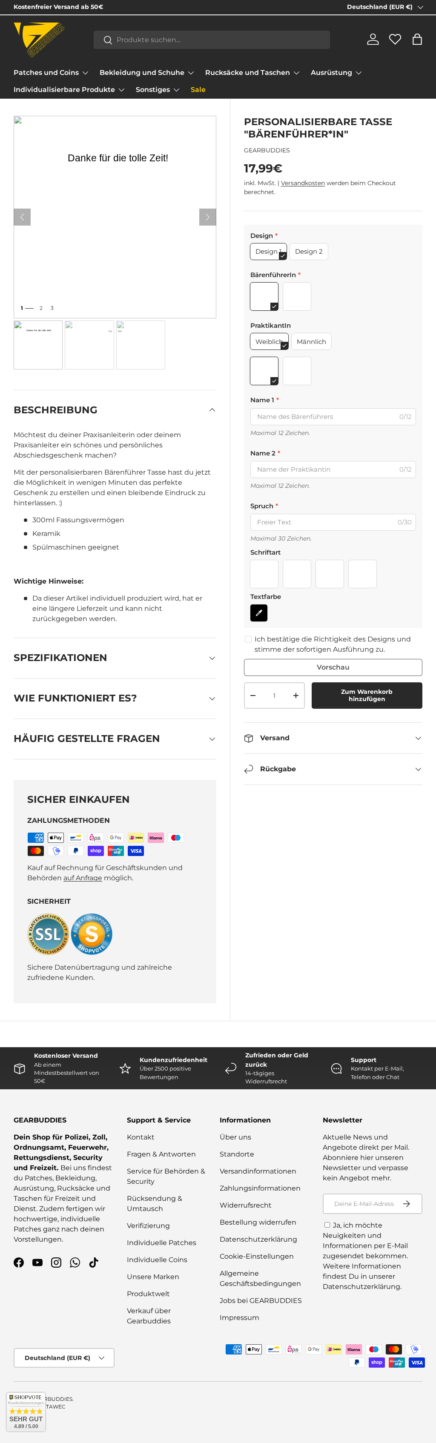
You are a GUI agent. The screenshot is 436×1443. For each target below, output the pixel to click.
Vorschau (333, 667)
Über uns (235, 1137)
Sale (198, 90)
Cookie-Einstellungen (257, 1256)
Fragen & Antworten (161, 1154)
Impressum (239, 1318)
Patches (38, 1178)
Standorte (237, 1154)
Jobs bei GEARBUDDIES (261, 1301)
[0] (395, 42)
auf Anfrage (82, 878)
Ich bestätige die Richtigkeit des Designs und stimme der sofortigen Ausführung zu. (333, 644)
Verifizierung (148, 1226)
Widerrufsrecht (246, 1205)
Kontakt (141, 1137)
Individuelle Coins (157, 1260)
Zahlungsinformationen (260, 1188)
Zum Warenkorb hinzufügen (367, 695)
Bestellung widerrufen (258, 1222)
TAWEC (56, 1406)
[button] (417, 39)
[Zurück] (22, 217)
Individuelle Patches (161, 1243)
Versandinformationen (258, 1171)
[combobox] (212, 40)
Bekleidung (75, 1178)
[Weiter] (207, 217)
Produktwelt (148, 1294)
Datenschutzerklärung (258, 1239)
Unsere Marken (153, 1277)
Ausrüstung (34, 1188)
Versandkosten (303, 183)
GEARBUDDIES (267, 150)
